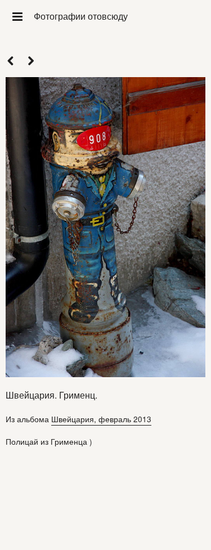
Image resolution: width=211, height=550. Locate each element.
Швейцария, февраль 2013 (101, 418)
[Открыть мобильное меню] (17, 16)
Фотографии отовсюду (81, 16)
